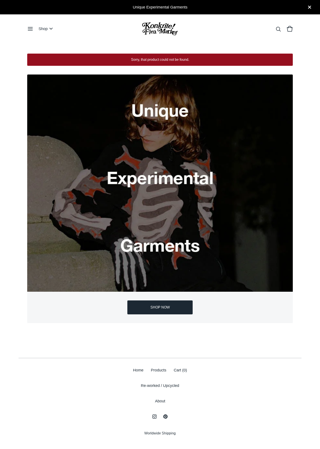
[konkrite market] (160, 28)
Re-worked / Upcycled (160, 385)
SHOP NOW (160, 307)
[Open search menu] (278, 29)
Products (158, 370)
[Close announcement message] (309, 7)
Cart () (180, 370)
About (160, 401)
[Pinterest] (165, 416)
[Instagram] (154, 416)
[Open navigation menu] (30, 29)
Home (138, 370)
